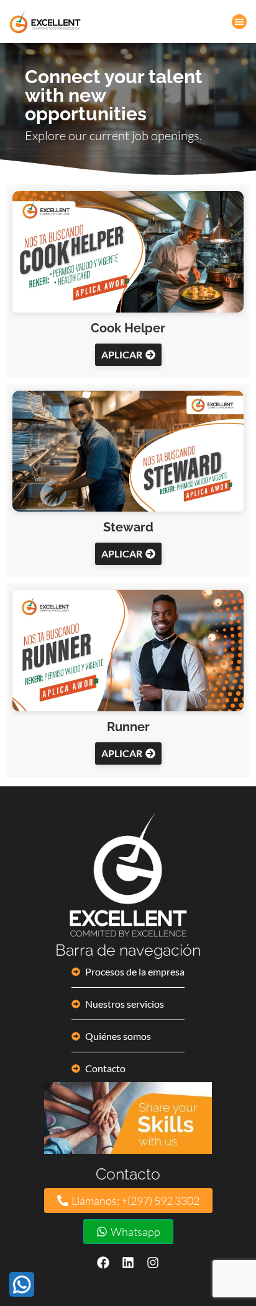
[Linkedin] (128, 1262)
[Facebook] (103, 1262)
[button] (239, 21)
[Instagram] (152, 1262)
